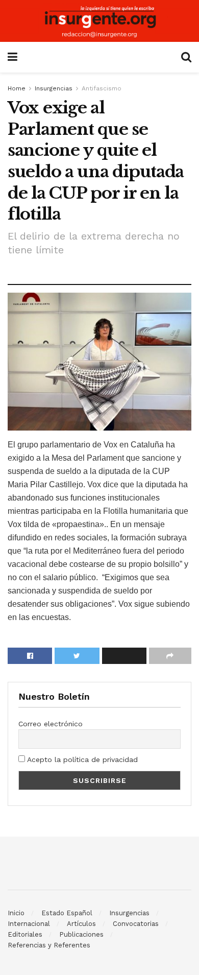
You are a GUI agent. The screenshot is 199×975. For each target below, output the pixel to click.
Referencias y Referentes (49, 945)
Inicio (16, 913)
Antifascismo (101, 88)
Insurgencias (53, 88)
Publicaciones (81, 934)
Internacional (29, 924)
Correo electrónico (50, 724)
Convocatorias (136, 924)
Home (17, 88)
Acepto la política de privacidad (81, 759)
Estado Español (66, 913)
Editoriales (25, 934)
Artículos (81, 924)
